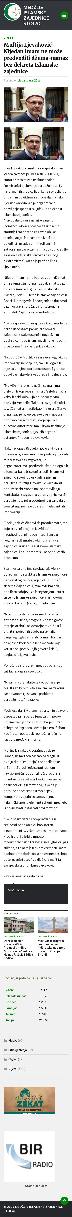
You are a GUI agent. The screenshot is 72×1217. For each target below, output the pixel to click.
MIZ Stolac (16, 890)
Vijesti (9, 37)
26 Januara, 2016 (29, 80)
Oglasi (12, 1059)
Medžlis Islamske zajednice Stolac (36, 15)
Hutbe (12, 1040)
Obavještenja (17, 1050)
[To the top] (64, 1201)
